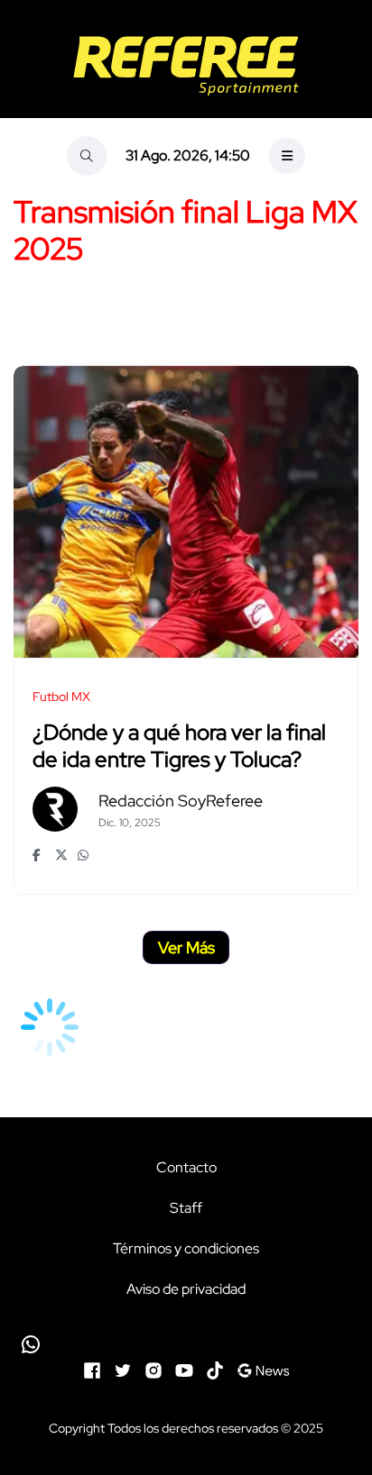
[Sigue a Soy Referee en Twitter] (123, 1368)
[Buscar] (87, 156)
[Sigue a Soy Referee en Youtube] (184, 1368)
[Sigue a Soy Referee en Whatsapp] (186, 1344)
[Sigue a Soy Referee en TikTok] (215, 1368)
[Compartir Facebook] (39, 855)
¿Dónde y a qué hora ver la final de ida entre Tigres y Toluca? (179, 745)
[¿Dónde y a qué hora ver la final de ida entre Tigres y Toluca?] (186, 512)
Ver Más (186, 947)
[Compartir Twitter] (62, 855)
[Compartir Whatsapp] (84, 855)
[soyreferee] (186, 66)
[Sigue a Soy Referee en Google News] (263, 1368)
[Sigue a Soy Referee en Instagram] (153, 1368)
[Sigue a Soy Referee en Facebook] (92, 1368)
